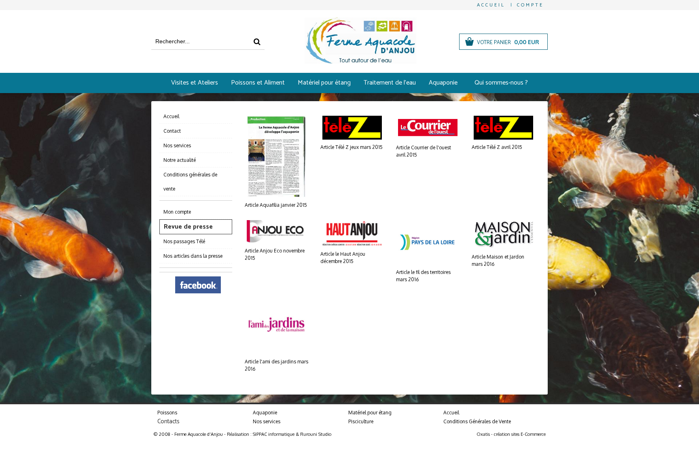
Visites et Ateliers (194, 82)
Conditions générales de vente (190, 182)
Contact (172, 131)
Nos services (177, 145)
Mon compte (177, 212)
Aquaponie (443, 82)
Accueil (171, 116)
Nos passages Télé (184, 241)
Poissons (167, 413)
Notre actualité (179, 160)
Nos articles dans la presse (192, 256)
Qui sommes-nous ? (501, 82)
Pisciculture (360, 421)
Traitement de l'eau (390, 82)
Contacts (168, 421)
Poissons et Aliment (258, 82)
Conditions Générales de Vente (477, 421)
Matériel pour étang (324, 82)
